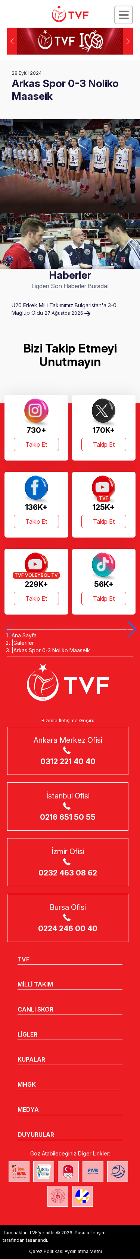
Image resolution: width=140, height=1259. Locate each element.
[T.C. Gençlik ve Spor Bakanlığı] (57, 1196)
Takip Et (36, 444)
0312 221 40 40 (68, 761)
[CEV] (82, 1196)
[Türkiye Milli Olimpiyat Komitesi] (68, 1171)
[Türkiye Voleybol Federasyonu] (70, 14)
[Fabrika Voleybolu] (19, 1171)
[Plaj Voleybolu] (43, 1171)
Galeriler (23, 643)
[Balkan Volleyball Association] (117, 1171)
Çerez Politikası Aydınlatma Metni (65, 1251)
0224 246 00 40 (67, 928)
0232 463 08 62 (67, 873)
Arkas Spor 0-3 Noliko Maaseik (51, 650)
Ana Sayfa (24, 635)
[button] (128, 41)
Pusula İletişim (90, 1232)
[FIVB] (93, 1171)
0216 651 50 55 (68, 817)
